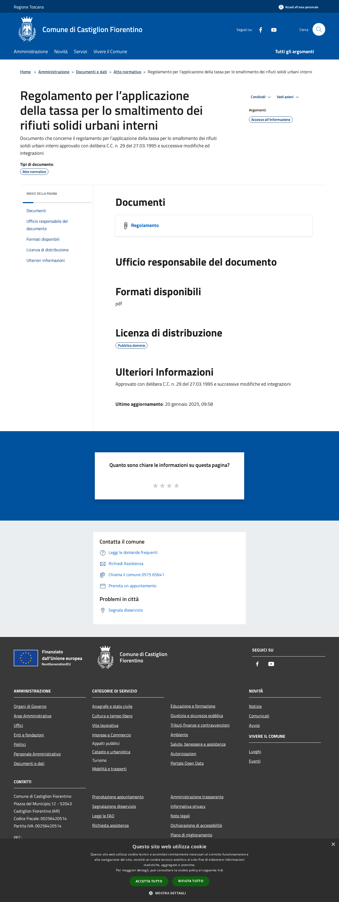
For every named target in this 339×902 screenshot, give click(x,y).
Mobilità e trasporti (109, 769)
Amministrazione (53, 72)
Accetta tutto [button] (149, 881)
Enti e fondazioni (29, 735)
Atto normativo (127, 72)
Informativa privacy (188, 806)
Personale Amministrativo (37, 754)
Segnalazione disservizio (114, 806)
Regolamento (145, 225)
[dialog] (169, 870)
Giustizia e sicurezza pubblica (197, 715)
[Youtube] (271, 29)
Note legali (180, 816)
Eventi (255, 761)
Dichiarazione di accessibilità (196, 825)
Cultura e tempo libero (112, 716)
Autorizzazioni (183, 753)
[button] (169, 893)
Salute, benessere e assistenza (198, 744)
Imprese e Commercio (111, 735)
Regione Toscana (29, 7)
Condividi (258, 97)
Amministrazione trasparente (197, 797)
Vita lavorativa (105, 725)
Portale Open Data (187, 763)
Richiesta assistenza (110, 825)
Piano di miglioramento (191, 835)
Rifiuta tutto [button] (190, 881)
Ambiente (179, 734)
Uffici (18, 725)
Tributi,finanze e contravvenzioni (200, 725)
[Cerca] (319, 29)
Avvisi (254, 725)
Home (25, 72)
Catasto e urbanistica (111, 752)
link (220, 870)
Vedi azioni (285, 97)
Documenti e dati (91, 72)
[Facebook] (258, 29)
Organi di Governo (30, 706)
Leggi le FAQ (103, 816)
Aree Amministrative (32, 716)
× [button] (333, 844)
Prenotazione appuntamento (118, 797)
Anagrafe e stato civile (112, 706)
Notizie (255, 706)
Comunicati (259, 716)
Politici (20, 744)
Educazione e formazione (193, 706)
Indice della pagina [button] (41, 193)
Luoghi (255, 751)
